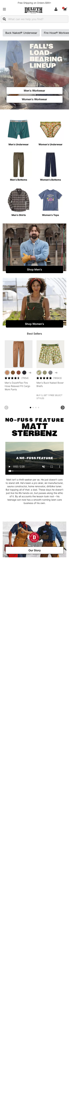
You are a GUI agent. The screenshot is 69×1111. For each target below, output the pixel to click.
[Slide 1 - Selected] (30, 407)
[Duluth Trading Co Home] (33, 10)
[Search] (4, 19)
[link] (34, 90)
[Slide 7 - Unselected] (38, 407)
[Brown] (7, 373)
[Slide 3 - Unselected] (33, 407)
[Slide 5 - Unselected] (36, 407)
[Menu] (4, 9)
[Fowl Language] (39, 373)
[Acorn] (13, 373)
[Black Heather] (50, 373)
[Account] (57, 9)
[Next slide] (62, 407)
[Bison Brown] (19, 373)
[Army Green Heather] (45, 373)
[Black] (24, 373)
